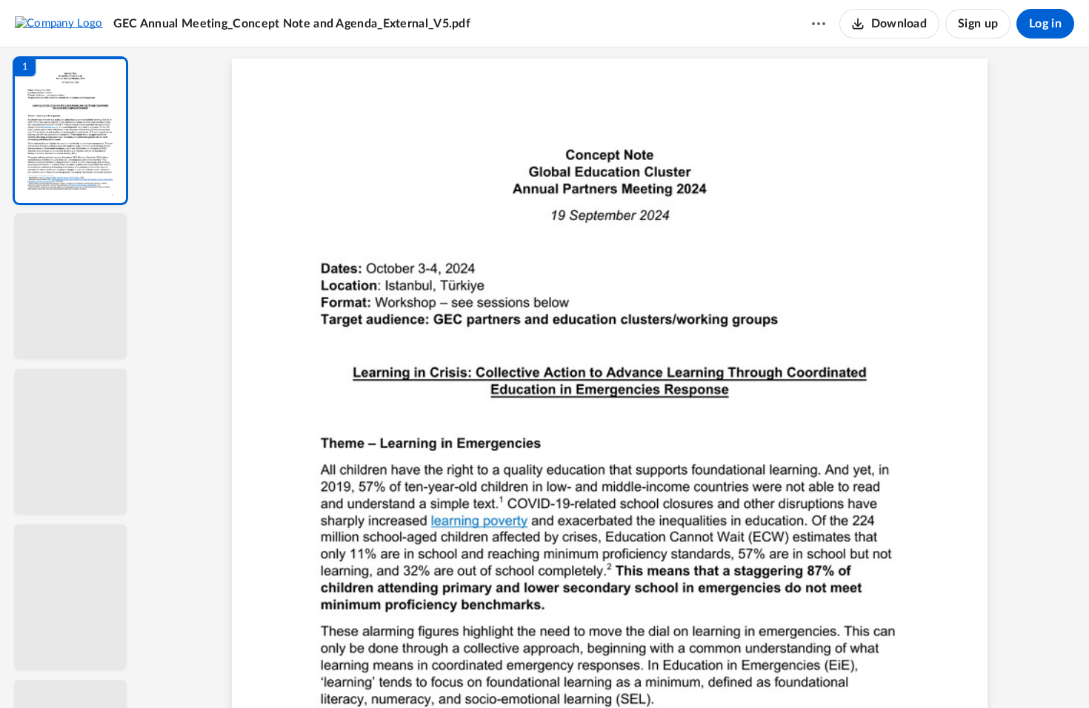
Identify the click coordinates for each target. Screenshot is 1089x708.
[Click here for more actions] (818, 24)
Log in (1045, 24)
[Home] (59, 23)
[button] (70, 131)
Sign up (978, 24)
